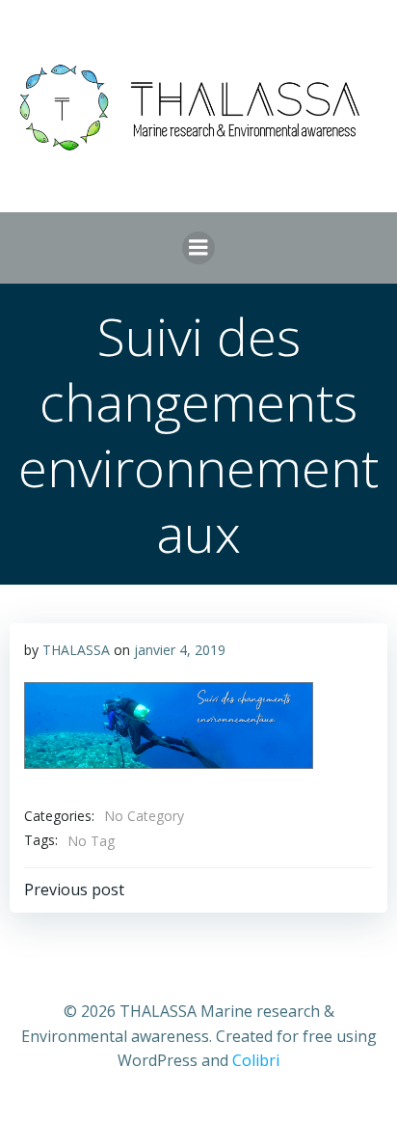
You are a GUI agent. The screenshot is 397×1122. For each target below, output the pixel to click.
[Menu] (198, 248)
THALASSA (76, 650)
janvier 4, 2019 (179, 650)
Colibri (255, 1060)
